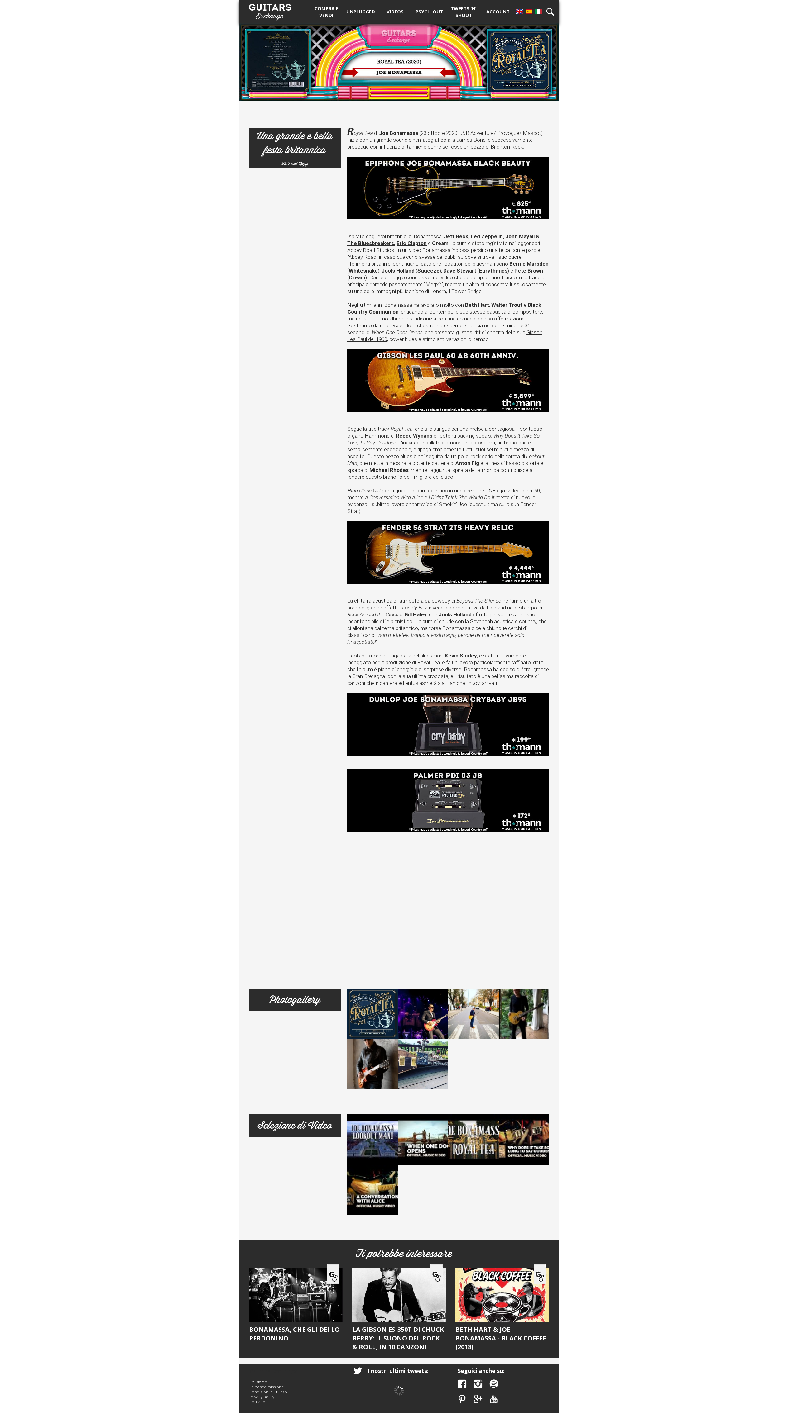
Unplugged (360, 11)
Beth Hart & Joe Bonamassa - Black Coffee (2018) (500, 1338)
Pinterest (462, 1399)
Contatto (257, 1402)
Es (529, 11)
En (519, 11)
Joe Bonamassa (398, 133)
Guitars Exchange (270, 10)
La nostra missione (266, 1387)
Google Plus (478, 1399)
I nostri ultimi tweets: (398, 1370)
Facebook (462, 1383)
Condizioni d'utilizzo (268, 1392)
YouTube (493, 1399)
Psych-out (429, 11)
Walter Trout (506, 305)
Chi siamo (258, 1382)
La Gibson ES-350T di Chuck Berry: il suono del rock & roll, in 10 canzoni (398, 1338)
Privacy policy (261, 1397)
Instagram (478, 1383)
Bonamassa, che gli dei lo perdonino (294, 1333)
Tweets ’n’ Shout (463, 11)
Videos (395, 11)
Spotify (493, 1383)
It (538, 11)
